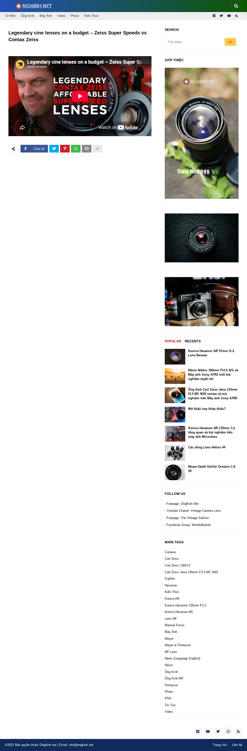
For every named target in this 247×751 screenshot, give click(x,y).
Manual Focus (175, 625)
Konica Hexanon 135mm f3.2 (185, 605)
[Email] (86, 149)
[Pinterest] (65, 149)
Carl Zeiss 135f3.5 (177, 565)
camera (170, 552)
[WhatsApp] (76, 149)
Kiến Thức (91, 16)
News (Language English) (182, 658)
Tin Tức (170, 705)
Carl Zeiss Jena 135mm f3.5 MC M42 (191, 572)
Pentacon (171, 685)
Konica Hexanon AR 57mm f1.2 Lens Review (211, 353)
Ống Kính (27, 16)
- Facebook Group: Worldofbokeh (188, 525)
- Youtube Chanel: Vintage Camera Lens (193, 510)
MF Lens (171, 652)
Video (61, 16)
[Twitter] (54, 149)
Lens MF (171, 618)
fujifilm (170, 578)
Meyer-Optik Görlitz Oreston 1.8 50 (211, 469)
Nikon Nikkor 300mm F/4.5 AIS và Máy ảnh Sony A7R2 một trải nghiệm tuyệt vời (213, 374)
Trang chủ (220, 745)
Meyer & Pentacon (178, 645)
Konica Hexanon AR (179, 612)
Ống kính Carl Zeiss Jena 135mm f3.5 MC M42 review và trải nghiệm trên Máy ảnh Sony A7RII (213, 394)
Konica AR (172, 598)
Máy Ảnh (46, 16)
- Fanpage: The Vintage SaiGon (187, 518)
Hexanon (171, 585)
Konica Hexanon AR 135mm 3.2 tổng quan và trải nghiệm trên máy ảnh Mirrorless (211, 432)
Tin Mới (10, 16)
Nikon (169, 665)
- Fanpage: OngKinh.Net (182, 503)
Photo (75, 16)
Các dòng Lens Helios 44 (206, 447)
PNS (168, 698)
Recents (193, 341)
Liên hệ (237, 745)
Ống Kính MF (174, 678)
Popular (173, 341)
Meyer (169, 638)
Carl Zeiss (172, 558)
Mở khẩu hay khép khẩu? (207, 409)
